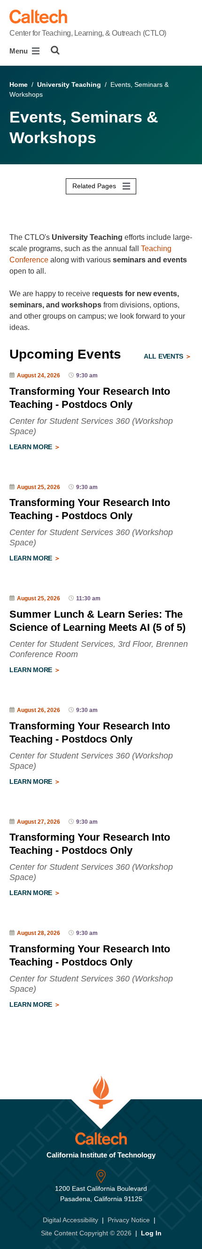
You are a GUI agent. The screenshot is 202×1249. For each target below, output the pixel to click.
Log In (151, 1233)
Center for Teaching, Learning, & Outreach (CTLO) (87, 33)
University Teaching (69, 84)
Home (18, 84)
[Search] (55, 50)
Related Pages (95, 186)
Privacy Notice (129, 1220)
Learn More (31, 447)
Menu (19, 51)
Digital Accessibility (70, 1220)
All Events (164, 356)
